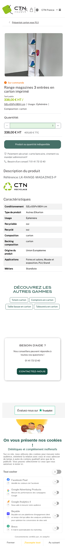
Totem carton (19, 300)
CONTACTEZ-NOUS (32, 371)
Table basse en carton (19, 306)
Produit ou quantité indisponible (32, 144)
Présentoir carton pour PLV (25, 22)
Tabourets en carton (47, 306)
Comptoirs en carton (42, 300)
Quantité (11, 117)
